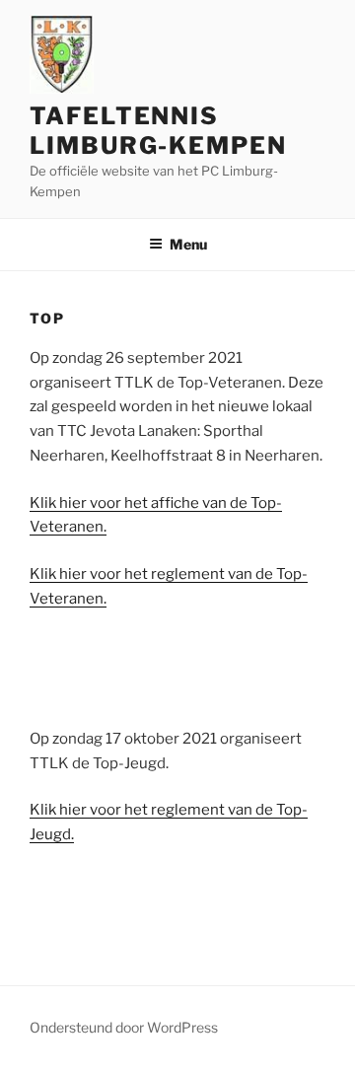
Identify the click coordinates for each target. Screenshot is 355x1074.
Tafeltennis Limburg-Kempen (158, 131)
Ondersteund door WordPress (124, 1027)
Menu (188, 244)
